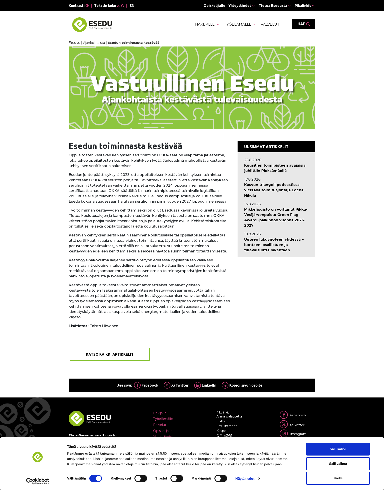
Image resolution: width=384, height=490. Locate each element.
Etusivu (74, 43)
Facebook (149, 385)
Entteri (222, 421)
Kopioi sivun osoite (245, 385)
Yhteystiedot (239, 6)
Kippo (221, 431)
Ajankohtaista (94, 43)
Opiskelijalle (214, 6)
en (132, 6)
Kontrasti (77, 6)
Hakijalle (205, 24)
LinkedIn (208, 385)
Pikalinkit (303, 6)
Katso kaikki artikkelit (110, 354)
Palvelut (270, 24)
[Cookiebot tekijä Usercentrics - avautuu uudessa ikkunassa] (37, 481)
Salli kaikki (338, 449)
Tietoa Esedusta (273, 6)
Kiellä (338, 478)
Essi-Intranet (226, 426)
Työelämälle (237, 24)
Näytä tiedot (244, 478)
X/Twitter (179, 385)
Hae (302, 24)
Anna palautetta (229, 416)
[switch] (140, 478)
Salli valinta (338, 464)
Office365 (224, 436)
